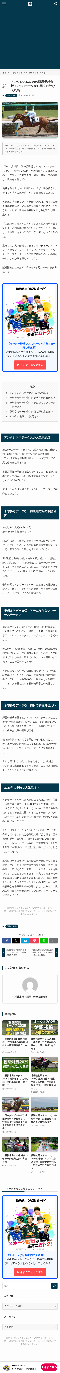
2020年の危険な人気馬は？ (24, 416)
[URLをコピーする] (53, 940)
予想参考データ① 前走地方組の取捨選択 (32, 397)
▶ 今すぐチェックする (30, 364)
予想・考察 (11, 95)
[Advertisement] (30, 39)
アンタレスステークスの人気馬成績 (29, 392)
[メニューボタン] (4, 4)
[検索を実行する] (54, 1286)
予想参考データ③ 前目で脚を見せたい (31, 411)
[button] (6, 940)
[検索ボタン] (56, 4)
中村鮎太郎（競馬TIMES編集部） (30, 996)
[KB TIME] (30, 4)
